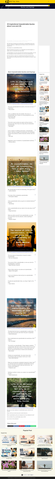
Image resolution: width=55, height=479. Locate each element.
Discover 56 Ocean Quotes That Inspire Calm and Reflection (44, 162)
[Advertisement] (27, 14)
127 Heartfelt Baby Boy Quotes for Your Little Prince (43, 83)
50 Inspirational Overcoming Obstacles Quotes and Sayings (22, 407)
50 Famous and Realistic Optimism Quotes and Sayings (21, 328)
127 (28, 474)
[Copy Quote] (35, 106)
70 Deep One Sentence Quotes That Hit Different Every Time (43, 152)
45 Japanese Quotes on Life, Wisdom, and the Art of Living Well (43, 92)
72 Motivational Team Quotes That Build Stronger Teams (43, 113)
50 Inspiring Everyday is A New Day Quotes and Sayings (22, 103)
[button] (48, 1)
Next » (32, 474)
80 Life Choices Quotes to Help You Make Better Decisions (43, 134)
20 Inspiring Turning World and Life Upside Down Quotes (22, 252)
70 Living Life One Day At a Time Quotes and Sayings (21, 186)
